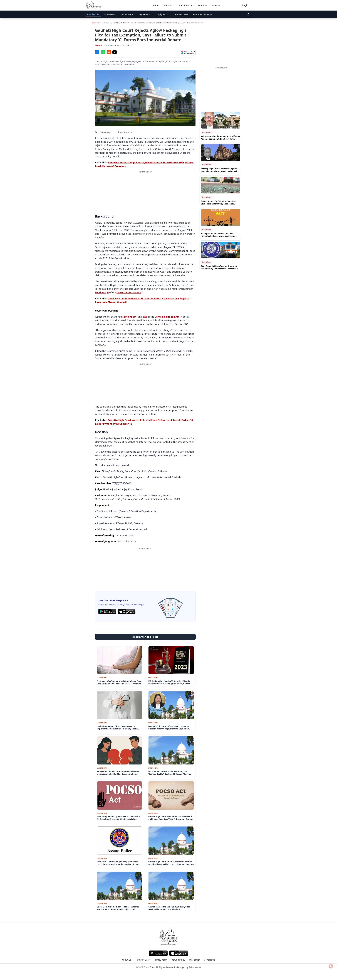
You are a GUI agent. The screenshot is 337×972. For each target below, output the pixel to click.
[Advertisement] (145, 191)
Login (245, 5)
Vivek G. (98, 45)
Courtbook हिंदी (93, 14)
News (99, 23)
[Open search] (248, 14)
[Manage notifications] (331, 966)
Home (94, 23)
